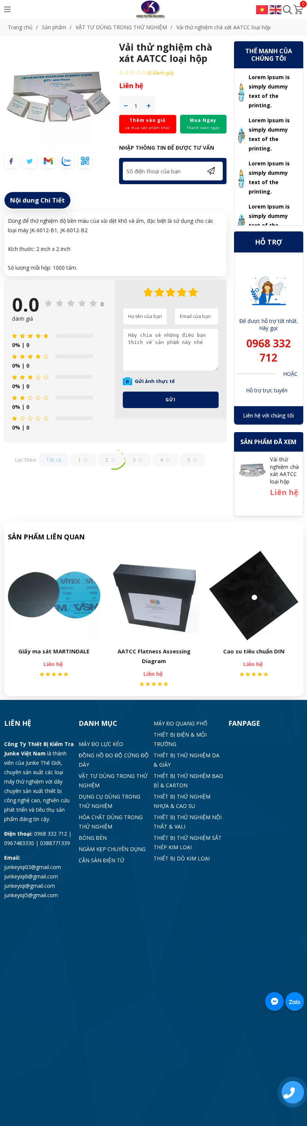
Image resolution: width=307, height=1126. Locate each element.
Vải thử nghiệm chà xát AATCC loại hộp (284, 470)
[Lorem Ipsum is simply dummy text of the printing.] (241, 91)
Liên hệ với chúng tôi (268, 415)
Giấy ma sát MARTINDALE (53, 651)
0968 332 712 (268, 350)
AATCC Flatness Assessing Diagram (154, 656)
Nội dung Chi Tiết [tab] (37, 200)
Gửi (170, 399)
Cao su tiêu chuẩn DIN (254, 651)
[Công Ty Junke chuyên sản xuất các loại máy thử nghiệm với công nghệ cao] (153, 8)
